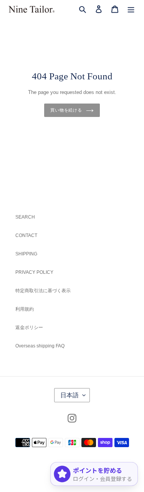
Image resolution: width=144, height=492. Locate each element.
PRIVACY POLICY (34, 272)
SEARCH (25, 217)
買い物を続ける (66, 110)
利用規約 (24, 309)
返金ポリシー (29, 327)
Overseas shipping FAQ (40, 346)
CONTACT (26, 235)
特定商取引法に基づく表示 (43, 290)
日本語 (69, 395)
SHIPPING (26, 254)
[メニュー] (131, 9)
